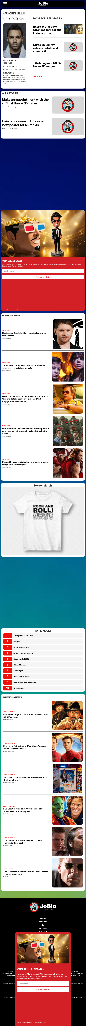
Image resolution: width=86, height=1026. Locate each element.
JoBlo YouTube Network (74, 974)
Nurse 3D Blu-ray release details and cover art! (45, 48)
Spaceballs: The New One (24, 682)
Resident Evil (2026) (22, 659)
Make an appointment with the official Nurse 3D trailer (25, 101)
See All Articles (38, 76)
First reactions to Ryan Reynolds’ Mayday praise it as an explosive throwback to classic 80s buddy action (25, 431)
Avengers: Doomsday (23, 636)
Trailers (43, 932)
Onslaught (18, 671)
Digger (16, 641)
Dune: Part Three (21, 647)
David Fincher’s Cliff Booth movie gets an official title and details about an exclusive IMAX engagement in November (25, 399)
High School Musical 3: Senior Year (13, 77)
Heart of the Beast (21, 676)
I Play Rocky (18, 688)
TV (43, 925)
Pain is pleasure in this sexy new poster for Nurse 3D (23, 123)
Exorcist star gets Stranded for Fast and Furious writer (47, 30)
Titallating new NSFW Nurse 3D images (47, 65)
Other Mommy (19, 665)
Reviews (43, 928)
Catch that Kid (8, 76)
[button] (5, 3)
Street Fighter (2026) (23, 653)
